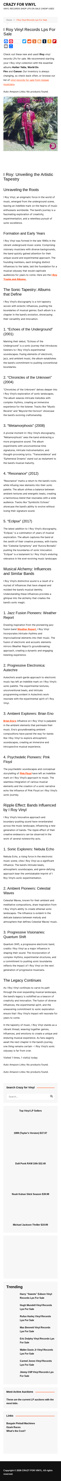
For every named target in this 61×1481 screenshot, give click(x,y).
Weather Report (26, 629)
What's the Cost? (16, 1431)
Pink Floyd (26, 773)
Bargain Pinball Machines (20, 1423)
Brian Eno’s (9, 720)
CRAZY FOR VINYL (19, 4)
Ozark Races (13, 1427)
